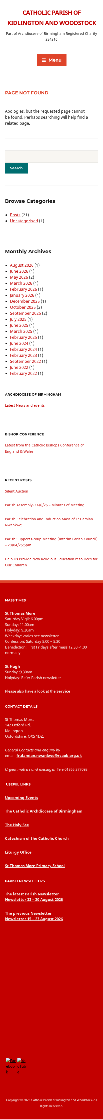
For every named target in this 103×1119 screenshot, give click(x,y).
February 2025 (23, 337)
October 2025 (23, 307)
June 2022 (19, 367)
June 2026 (19, 271)
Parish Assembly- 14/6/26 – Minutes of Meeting (44, 505)
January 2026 (22, 295)
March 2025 (21, 331)
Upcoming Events (21, 797)
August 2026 (22, 265)
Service (63, 691)
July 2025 (18, 319)
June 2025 (19, 325)
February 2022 (23, 373)
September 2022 (25, 361)
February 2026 (23, 289)
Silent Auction (16, 491)
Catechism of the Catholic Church (37, 838)
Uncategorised (24, 221)
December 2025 (25, 301)
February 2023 (23, 355)
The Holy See (17, 824)
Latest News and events (25, 405)
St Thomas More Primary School (35, 865)
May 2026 (19, 277)
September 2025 (25, 313)
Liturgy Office (18, 852)
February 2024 (23, 349)
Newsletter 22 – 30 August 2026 (34, 899)
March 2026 (21, 283)
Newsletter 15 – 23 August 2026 (34, 918)
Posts (15, 215)
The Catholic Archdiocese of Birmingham (43, 811)
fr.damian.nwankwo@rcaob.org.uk (49, 755)
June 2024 (19, 343)
